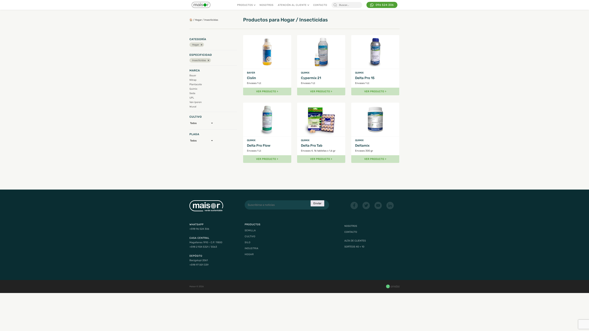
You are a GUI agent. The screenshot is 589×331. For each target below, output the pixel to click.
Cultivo (250, 236)
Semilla (250, 230)
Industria (251, 248)
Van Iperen (195, 102)
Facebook (354, 205)
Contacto (350, 231)
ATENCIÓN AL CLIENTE (292, 5)
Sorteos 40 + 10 (354, 246)
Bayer (192, 75)
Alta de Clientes (355, 240)
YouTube (378, 205)
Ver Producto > (267, 91)
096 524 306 (385, 5)
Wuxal (192, 106)
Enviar (317, 203)
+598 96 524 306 (199, 228)
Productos (245, 5)
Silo (247, 242)
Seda (192, 93)
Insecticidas (211, 19)
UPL (191, 97)
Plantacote (195, 84)
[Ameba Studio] (393, 286)
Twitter (366, 205)
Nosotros (266, 5)
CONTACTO (320, 5)
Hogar (198, 19)
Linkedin (390, 205)
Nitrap (192, 79)
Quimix (193, 88)
